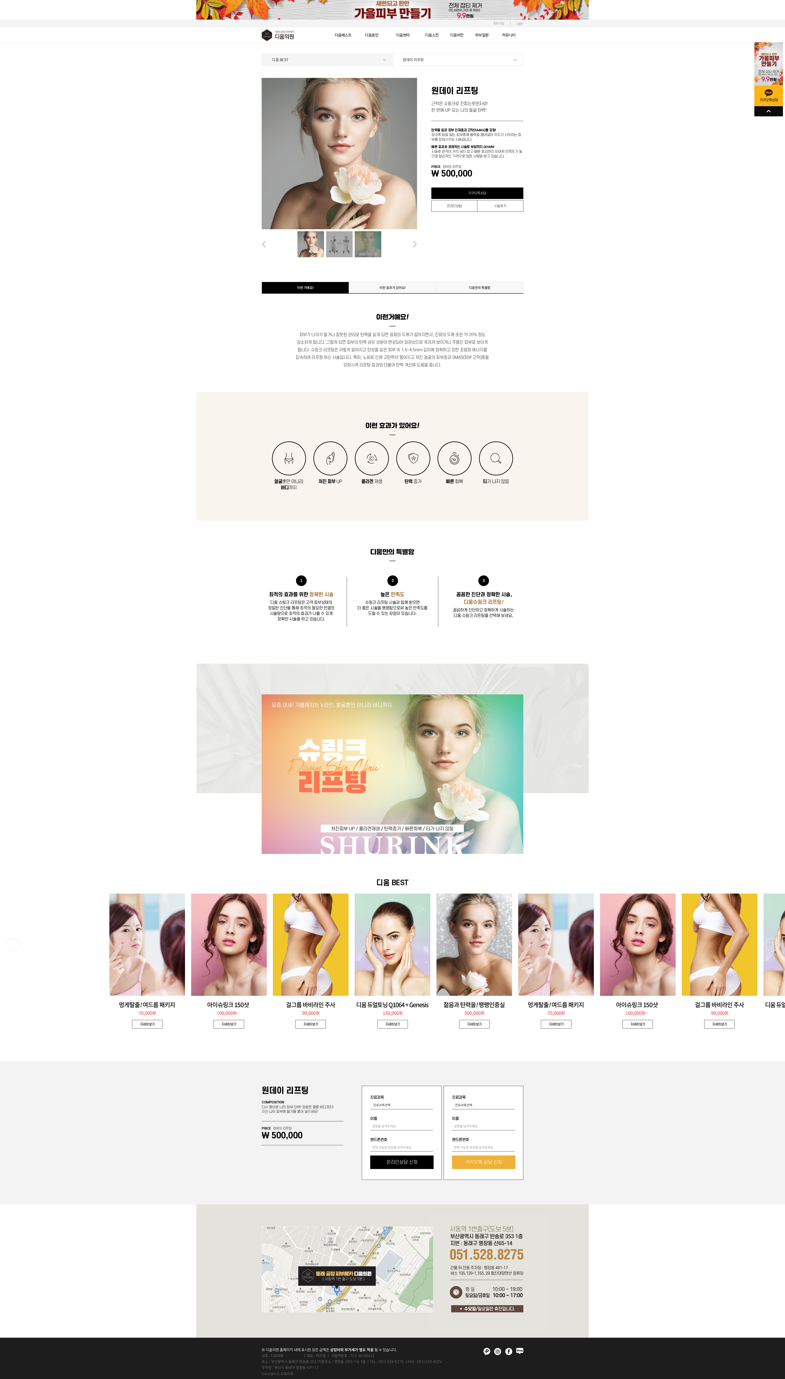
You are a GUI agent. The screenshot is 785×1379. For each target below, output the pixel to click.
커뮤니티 (509, 35)
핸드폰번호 (378, 1140)
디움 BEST (280, 59)
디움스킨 (432, 35)
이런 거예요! (305, 287)
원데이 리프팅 (413, 59)
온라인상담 (454, 206)
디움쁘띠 (403, 35)
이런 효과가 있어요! (392, 287)
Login (519, 23)
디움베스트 (343, 35)
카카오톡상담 (477, 193)
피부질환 (482, 35)
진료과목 (377, 1097)
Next (400, 244)
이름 (373, 1119)
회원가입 (498, 23)
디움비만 (457, 35)
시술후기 (500, 206)
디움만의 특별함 (479, 287)
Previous (278, 244)
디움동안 (371, 35)
